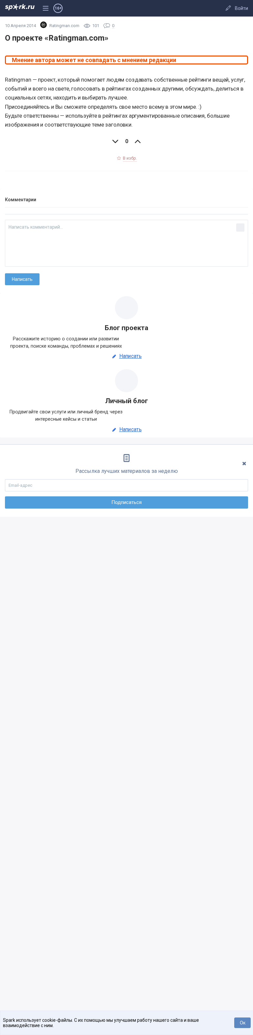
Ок (242, 1022)
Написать (130, 356)
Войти (241, 8)
